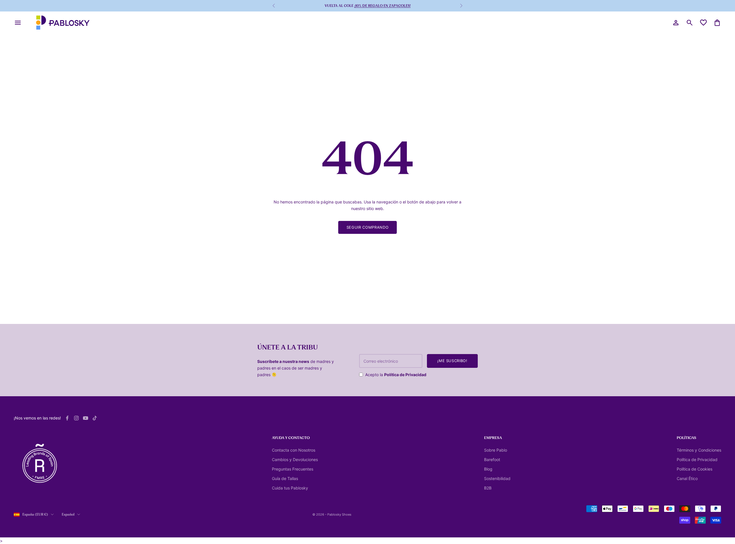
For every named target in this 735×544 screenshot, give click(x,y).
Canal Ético (687, 478)
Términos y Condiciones (699, 450)
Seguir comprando (367, 227)
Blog (488, 469)
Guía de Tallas (285, 478)
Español (68, 514)
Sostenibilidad (497, 478)
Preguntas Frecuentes (292, 469)
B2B (488, 487)
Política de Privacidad (405, 374)
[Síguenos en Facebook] (67, 418)
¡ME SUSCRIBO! (452, 360)
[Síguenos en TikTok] (95, 418)
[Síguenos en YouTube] (85, 418)
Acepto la (395, 374)
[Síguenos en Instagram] (76, 418)
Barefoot (492, 459)
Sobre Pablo (495, 450)
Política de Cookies (694, 469)
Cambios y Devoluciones (295, 459)
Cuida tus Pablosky (290, 487)
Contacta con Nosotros (293, 450)
